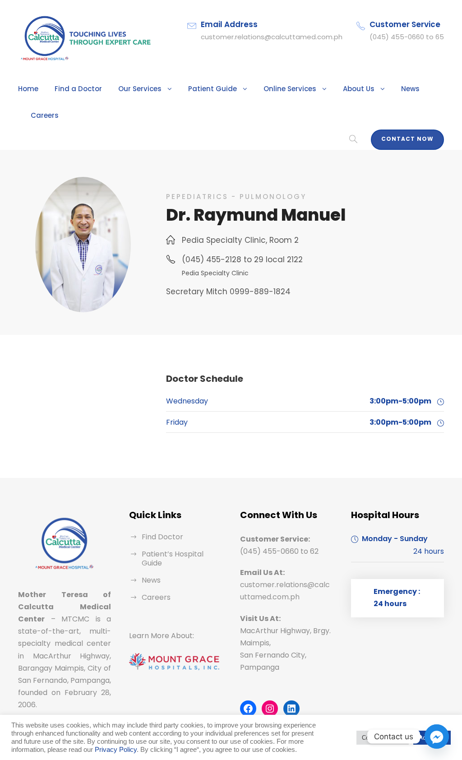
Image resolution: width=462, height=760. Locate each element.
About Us (358, 88)
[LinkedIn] (291, 708)
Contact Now (407, 139)
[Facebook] (248, 708)
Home (28, 88)
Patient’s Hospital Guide (172, 558)
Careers (45, 115)
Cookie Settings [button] (382, 737)
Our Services (140, 88)
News (410, 88)
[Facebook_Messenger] (437, 736)
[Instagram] (270, 708)
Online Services (289, 88)
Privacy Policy (116, 749)
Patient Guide (212, 88)
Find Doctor (162, 537)
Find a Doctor (78, 88)
